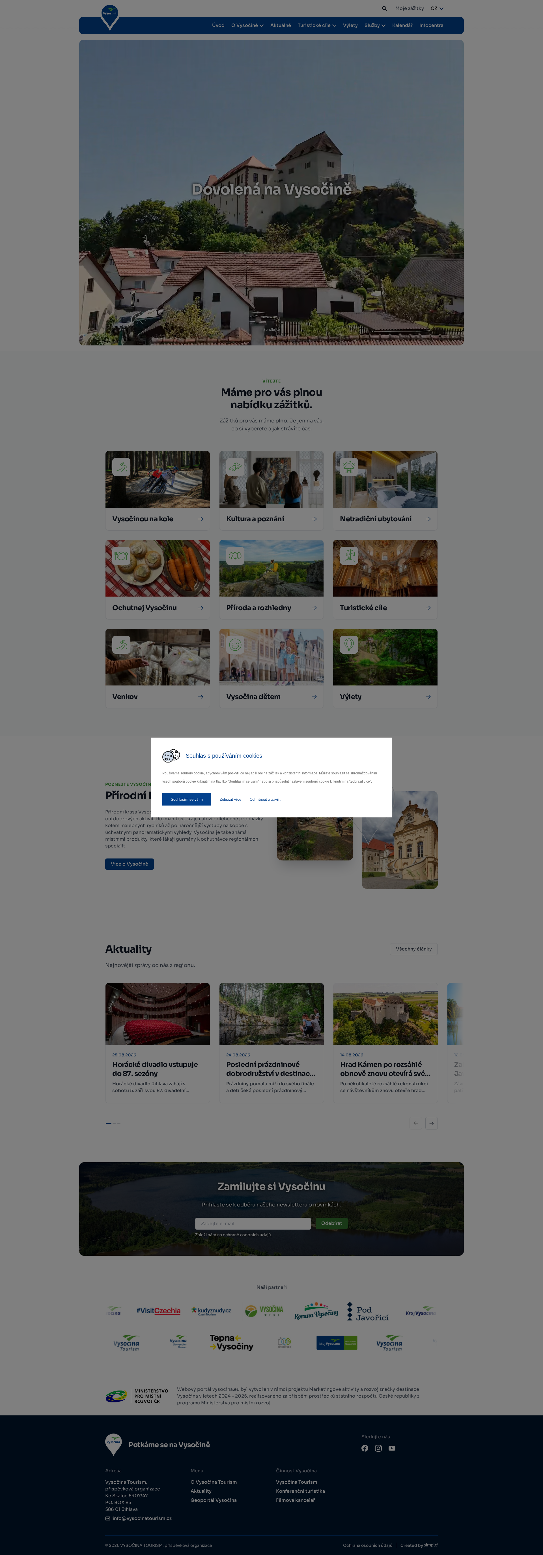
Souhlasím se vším (187, 799)
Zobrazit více (230, 799)
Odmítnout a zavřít (265, 799)
